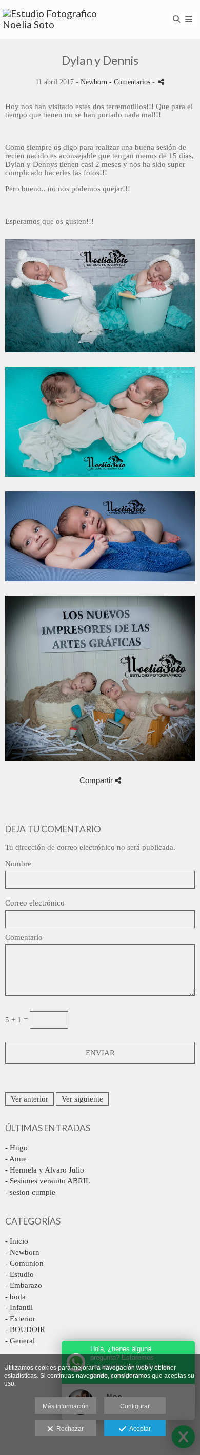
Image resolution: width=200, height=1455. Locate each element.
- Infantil (19, 1307)
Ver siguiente (82, 1099)
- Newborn (22, 1252)
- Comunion (24, 1263)
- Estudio (19, 1274)
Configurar (135, 1406)
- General (20, 1341)
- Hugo (16, 1148)
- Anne (16, 1159)
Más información (66, 1406)
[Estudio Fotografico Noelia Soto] (51, 19)
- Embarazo (23, 1285)
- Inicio (16, 1241)
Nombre (18, 864)
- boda (15, 1296)
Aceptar (138, 1428)
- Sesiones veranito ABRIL (47, 1181)
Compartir (97, 780)
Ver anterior (29, 1099)
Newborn (94, 82)
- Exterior (20, 1319)
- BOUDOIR (25, 1329)
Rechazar (68, 1428)
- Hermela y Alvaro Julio (44, 1170)
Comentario (24, 937)
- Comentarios (130, 82)
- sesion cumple (30, 1192)
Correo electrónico (35, 903)
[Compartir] (161, 81)
